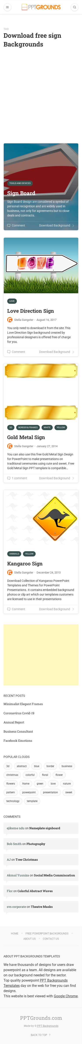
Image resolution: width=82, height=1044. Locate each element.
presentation (50, 792)
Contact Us (51, 938)
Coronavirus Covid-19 (18, 713)
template (32, 801)
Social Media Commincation (54, 875)
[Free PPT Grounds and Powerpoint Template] (41, 7)
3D (10, 427)
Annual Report (13, 722)
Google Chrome (66, 996)
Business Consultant (18, 731)
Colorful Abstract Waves (35, 891)
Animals (14, 554)
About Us (29, 938)
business (67, 766)
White (47, 427)
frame (25, 783)
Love (12, 301)
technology (12, 801)
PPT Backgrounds (47, 1025)
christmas (12, 774)
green (40, 783)
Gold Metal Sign (26, 437)
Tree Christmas (27, 859)
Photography (35, 844)
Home (14, 933)
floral (45, 774)
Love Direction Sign (30, 310)
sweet (68, 792)
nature (67, 783)
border (50, 766)
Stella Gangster (23, 319)
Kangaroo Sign (25, 563)
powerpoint (29, 792)
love (53, 783)
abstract (22, 766)
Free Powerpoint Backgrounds (47, 933)
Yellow (61, 427)
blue (36, 766)
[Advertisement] (41, 92)
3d (7, 766)
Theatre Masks (42, 907)
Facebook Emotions (17, 740)
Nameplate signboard (44, 828)
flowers (10, 783)
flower (59, 774)
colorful (30, 774)
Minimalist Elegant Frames (23, 704)
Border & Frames (28, 427)
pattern (10, 792)
